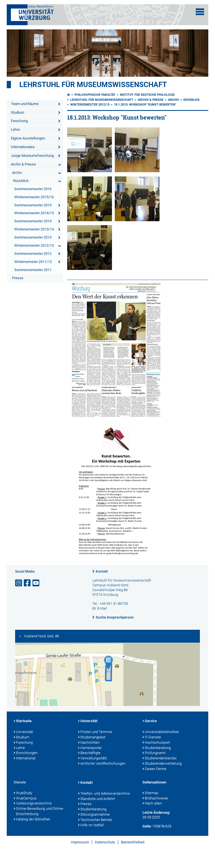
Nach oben (153, 803)
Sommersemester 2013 (33, 237)
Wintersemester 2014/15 (34, 213)
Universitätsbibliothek (162, 732)
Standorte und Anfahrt (97, 799)
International (26, 758)
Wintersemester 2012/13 (34, 245)
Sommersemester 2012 (33, 253)
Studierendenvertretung (163, 763)
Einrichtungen (27, 753)
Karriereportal (91, 748)
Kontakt (102, 571)
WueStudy (24, 793)
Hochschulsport (157, 742)
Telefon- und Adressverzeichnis (105, 793)
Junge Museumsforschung (32, 155)
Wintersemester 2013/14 (34, 229)
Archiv (17, 173)
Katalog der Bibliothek (33, 819)
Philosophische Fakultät (94, 95)
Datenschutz (105, 842)
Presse (17, 278)
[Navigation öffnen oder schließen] (200, 11)
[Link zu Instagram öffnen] (19, 583)
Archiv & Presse (23, 164)
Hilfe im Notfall (92, 825)
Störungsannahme (95, 814)
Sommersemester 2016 (33, 189)
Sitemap (151, 793)
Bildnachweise (156, 798)
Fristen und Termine (96, 732)
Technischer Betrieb (96, 820)
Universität (24, 732)
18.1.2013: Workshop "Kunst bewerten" (145, 104)
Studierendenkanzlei (161, 758)
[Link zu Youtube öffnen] (36, 583)
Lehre (15, 129)
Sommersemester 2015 (33, 205)
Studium (17, 112)
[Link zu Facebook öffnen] (28, 583)
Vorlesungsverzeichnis (34, 803)
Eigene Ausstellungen (28, 138)
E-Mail (102, 608)
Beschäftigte (90, 753)
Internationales (23, 147)
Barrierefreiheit (132, 842)
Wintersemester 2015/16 (34, 197)
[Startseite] (68, 95)
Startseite (24, 721)
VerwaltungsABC (93, 758)
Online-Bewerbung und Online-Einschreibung (40, 811)
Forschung (19, 121)
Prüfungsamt (155, 753)
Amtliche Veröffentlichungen (102, 763)
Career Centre (155, 769)
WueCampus (26, 798)
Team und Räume (25, 104)
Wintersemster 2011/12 (33, 262)
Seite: (146, 826)
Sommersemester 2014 (33, 221)
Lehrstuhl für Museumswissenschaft (93, 84)
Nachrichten (90, 742)
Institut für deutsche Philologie (147, 95)
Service (151, 721)
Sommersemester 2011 (33, 270)
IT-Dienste (153, 737)
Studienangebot (92, 737)
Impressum (80, 842)
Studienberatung (158, 748)
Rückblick (21, 181)
